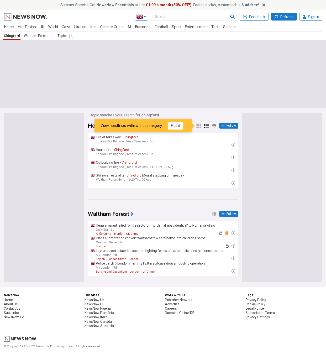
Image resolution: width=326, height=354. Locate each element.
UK (42, 27)
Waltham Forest (36, 36)
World (53, 27)
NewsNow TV (14, 317)
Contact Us (12, 308)
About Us (11, 304)
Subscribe (11, 313)
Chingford (12, 36)
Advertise (172, 304)
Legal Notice (255, 308)
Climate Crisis (112, 27)
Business (143, 27)
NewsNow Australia (99, 326)
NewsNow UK (94, 300)
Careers (171, 308)
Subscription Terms (260, 313)
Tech (215, 27)
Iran (93, 27)
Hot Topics (27, 27)
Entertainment (196, 27)
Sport (176, 27)
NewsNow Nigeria (97, 308)
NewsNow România (99, 313)
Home (9, 27)
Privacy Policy (256, 300)
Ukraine (80, 27)
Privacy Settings (258, 317)
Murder (118, 233)
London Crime (117, 259)
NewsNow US (94, 304)
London (101, 246)
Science (230, 27)
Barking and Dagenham (111, 271)
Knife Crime (103, 233)
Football (161, 27)
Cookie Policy (255, 304)
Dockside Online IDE (179, 313)
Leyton (100, 259)
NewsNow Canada (98, 321)
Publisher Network (178, 300)
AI (129, 27)
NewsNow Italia (95, 317)
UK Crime (132, 233)
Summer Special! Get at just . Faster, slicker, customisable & (159, 5)
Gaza (66, 27)
